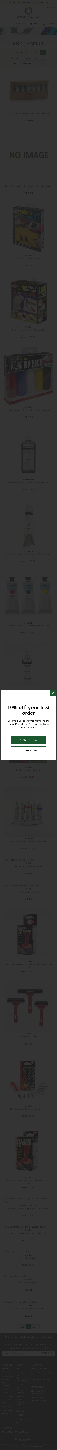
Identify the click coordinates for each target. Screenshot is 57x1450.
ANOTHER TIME (28, 750)
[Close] (53, 693)
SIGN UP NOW (28, 740)
